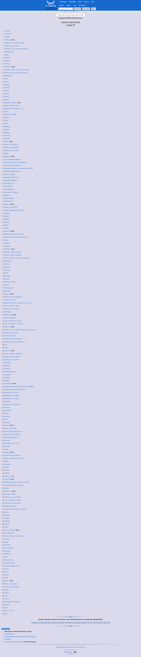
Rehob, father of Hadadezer (13, 297)
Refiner (7, 279)
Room (7, 575)
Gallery (93, 9)
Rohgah (7, 554)
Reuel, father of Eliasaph (12, 434)
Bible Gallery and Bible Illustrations (14, 641)
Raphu (7, 219)
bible (69, 11)
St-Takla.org (65, 11)
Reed (6, 273)
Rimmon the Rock (10, 506)
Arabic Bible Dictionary (11, 636)
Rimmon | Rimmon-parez (13, 503)
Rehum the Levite (10, 336)
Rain (6, 123)
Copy (75, 652)
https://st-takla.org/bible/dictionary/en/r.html (70, 649)
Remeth (7, 365)
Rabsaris (7, 67)
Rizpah (7, 539)
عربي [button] (74, 5)
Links (84, 647)
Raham (7, 117)
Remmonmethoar (10, 371)
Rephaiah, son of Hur (11, 398)
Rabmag (7, 64)
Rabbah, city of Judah (12, 46)
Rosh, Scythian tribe (11, 584)
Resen (7, 413)
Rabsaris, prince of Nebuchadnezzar (16, 73)
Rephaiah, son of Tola (12, 392)
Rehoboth (8, 315)
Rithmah (7, 521)
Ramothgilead (9, 198)
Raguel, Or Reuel (10, 102)
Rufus (7, 599)
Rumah (7, 605)
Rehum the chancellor (12, 333)
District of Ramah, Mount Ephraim (16, 162)
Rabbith (7, 58)
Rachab (7, 84)
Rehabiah (8, 291)
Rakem (7, 132)
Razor (7, 225)
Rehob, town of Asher (12, 309)
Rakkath (7, 135)
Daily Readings (61, 647)
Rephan (7, 407)
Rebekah (7, 246)
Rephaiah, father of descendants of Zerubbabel (19, 386)
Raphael (7, 213)
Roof (6, 572)
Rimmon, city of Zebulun (13, 497)
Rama (6, 153)
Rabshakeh (8, 76)
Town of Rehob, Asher (12, 306)
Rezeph (7, 446)
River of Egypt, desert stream (14, 536)
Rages (7, 99)
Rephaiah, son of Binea (12, 395)
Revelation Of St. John (12, 443)
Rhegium (8, 464)
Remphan (8, 374)
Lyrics (74, 647)
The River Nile (9, 533)
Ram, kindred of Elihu (12, 150)
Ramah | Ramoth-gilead (12, 171)
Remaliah (8, 362)
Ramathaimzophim (11, 180)
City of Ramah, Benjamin (13, 159)
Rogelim (7, 551)
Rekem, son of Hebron (12, 359)
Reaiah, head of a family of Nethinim (16, 237)
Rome (7, 569)
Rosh (6, 581)
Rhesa (7, 467)
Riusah (7, 524)
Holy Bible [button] (72, 2)
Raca (6, 78)
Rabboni (7, 61)
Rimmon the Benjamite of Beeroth (15, 509)
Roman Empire (9, 563)
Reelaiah (7, 276)
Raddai (7, 93)
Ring (6, 512)
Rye (6, 614)
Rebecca (7, 243)
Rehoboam (8, 312)
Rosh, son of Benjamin (12, 587)
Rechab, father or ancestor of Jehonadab (17, 258)
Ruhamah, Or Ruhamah (12, 602)
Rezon (7, 461)
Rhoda (7, 470)
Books (70, 647)
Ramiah (7, 195)
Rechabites (8, 261)
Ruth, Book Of (9, 611)
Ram (6, 141)
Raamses (7, 37)
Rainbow (8, 126)
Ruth (6, 608)
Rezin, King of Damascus (13, 455)
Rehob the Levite (10, 300)
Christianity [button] (63, 2)
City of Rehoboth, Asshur (13, 321)
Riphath (7, 518)
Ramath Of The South (12, 177)
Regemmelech (9, 288)
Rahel (6, 120)
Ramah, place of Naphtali (13, 165)
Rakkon (7, 138)
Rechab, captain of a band (13, 252)
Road (6, 542)
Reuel (6, 425)
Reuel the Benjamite (11, 437)
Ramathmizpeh (9, 189)
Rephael (7, 377)
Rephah (7, 380)
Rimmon (7, 491)
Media (81, 647)
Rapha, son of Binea (11, 207)
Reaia (6, 228)
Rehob (7, 294)
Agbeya (67, 647)
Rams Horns (9, 201)
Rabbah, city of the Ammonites (14, 43)
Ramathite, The (9, 183)
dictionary (73, 11)
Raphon (7, 216)
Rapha (7, 204)
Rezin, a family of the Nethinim (15, 458)
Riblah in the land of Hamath (14, 485)
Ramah (7, 156)
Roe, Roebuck (9, 548)
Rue (6, 596)
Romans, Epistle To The (12, 566)
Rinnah (7, 515)
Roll (6, 557)
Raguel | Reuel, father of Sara (14, 108)
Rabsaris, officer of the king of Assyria (17, 70)
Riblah (7, 479)
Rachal (7, 87)
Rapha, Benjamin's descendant (14, 210)
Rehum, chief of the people (13, 339)
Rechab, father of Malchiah (13, 255)
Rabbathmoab (9, 52)
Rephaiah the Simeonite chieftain (15, 389)
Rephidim (8, 410)
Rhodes (7, 473)
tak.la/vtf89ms (70, 653)
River (6, 527)
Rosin (7, 590)
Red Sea (7, 270)
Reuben (7, 422)
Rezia (6, 449)
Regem (7, 285)
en (77, 11)
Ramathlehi (8, 186)
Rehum (7, 327)
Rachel (7, 90)
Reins (6, 348)
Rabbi (7, 55)
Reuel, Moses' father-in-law (13, 431)
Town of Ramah (10, 174)
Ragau (7, 96)
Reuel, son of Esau (11, 428)
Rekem (7, 351)
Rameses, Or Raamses (12, 192)
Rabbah (7, 40)
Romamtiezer (9, 560)
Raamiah (7, 34)
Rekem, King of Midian (12, 356)
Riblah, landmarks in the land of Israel (17, 482)
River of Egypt (9, 530)
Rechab (7, 249)
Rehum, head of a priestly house (15, 342)
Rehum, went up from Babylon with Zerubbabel (20, 330)
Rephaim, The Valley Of (12, 404)
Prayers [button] (86, 2)
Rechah (7, 264)
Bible (56, 647)
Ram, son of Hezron (11, 144)
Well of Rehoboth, (10, 318)
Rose (6, 578)
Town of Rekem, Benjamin (13, 353)
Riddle (7, 488)
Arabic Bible (86, 9)
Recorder (8, 267)
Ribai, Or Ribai (9, 476)
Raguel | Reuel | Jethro (12, 105)
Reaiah (7, 231)
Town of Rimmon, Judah (13, 500)
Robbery (7, 545)
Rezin (6, 452)
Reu (6, 419)
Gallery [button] (61, 5)
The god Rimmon (10, 494)
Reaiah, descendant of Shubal (14, 234)
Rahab (7, 111)
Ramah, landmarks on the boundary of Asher (19, 168)
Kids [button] (92, 2)
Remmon (8, 368)
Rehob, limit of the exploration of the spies (18, 303)
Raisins (7, 129)
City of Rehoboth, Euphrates (14, 324)
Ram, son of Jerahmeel (12, 147)
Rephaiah (8, 383)
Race (6, 81)
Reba (6, 240)
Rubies (7, 593)
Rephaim (8, 401)
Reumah (7, 440)
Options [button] (83, 5)
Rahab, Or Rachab (10, 114)
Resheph (7, 416)
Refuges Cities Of (10, 282)
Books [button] (80, 2)
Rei (6, 344)
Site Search (77, 9)
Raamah (7, 31)
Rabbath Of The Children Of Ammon (16, 49)
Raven (7, 222)
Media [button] (68, 5)
